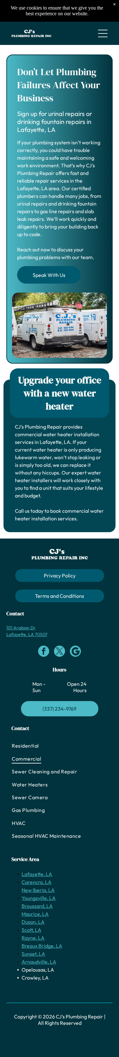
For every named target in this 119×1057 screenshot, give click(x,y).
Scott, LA (31, 930)
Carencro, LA (36, 882)
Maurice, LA (35, 914)
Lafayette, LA (37, 874)
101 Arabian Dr (21, 628)
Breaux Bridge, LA (42, 946)
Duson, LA (33, 922)
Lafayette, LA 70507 (26, 634)
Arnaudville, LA (39, 962)
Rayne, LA (33, 938)
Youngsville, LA (39, 898)
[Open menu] (103, 33)
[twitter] (59, 652)
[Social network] (75, 652)
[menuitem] (59, 745)
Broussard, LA (37, 906)
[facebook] (43, 652)
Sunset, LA (33, 954)
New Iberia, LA (38, 890)
